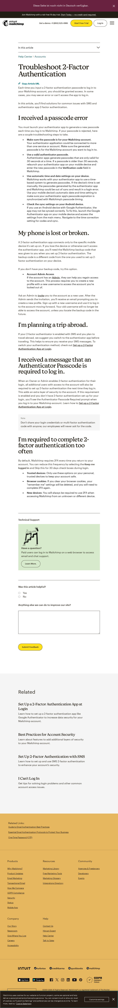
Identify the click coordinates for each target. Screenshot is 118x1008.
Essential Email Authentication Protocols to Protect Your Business (38, 832)
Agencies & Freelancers (89, 868)
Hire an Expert (49, 931)
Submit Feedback (30, 647)
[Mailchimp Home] (13, 23)
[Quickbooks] (75, 968)
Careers (10, 940)
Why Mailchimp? (14, 868)
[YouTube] (74, 979)
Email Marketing (14, 878)
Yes (25, 592)
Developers (83, 873)
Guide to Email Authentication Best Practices (28, 827)
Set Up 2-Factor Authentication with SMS (51, 756)
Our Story (12, 926)
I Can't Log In (28, 778)
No (24, 596)
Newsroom (12, 931)
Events (81, 878)
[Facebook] (51, 979)
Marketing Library (51, 868)
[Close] (113, 999)
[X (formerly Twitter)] (57, 979)
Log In (100, 23)
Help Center (25, 56)
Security (11, 898)
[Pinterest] (80, 979)
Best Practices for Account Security (46, 734)
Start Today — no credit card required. (78, 14)
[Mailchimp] (93, 968)
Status (10, 902)
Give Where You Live (16, 936)
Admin (56, 277)
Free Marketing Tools (52, 873)
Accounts (40, 56)
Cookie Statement (23, 1003)
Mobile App (12, 907)
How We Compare (15, 888)
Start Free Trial (81, 23)
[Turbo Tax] (40, 968)
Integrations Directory (53, 883)
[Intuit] (24, 969)
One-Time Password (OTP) (20, 837)
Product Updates (15, 873)
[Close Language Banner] (114, 6)
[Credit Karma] (57, 968)
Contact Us (48, 926)
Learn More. (31, 563)
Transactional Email (16, 883)
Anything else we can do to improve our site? (44, 604)
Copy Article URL (30, 83)
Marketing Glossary (52, 878)
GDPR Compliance (15, 893)
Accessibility (13, 945)
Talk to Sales (48, 940)
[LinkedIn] (68, 979)
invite (41, 295)
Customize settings (96, 999)
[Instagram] (62, 979)
